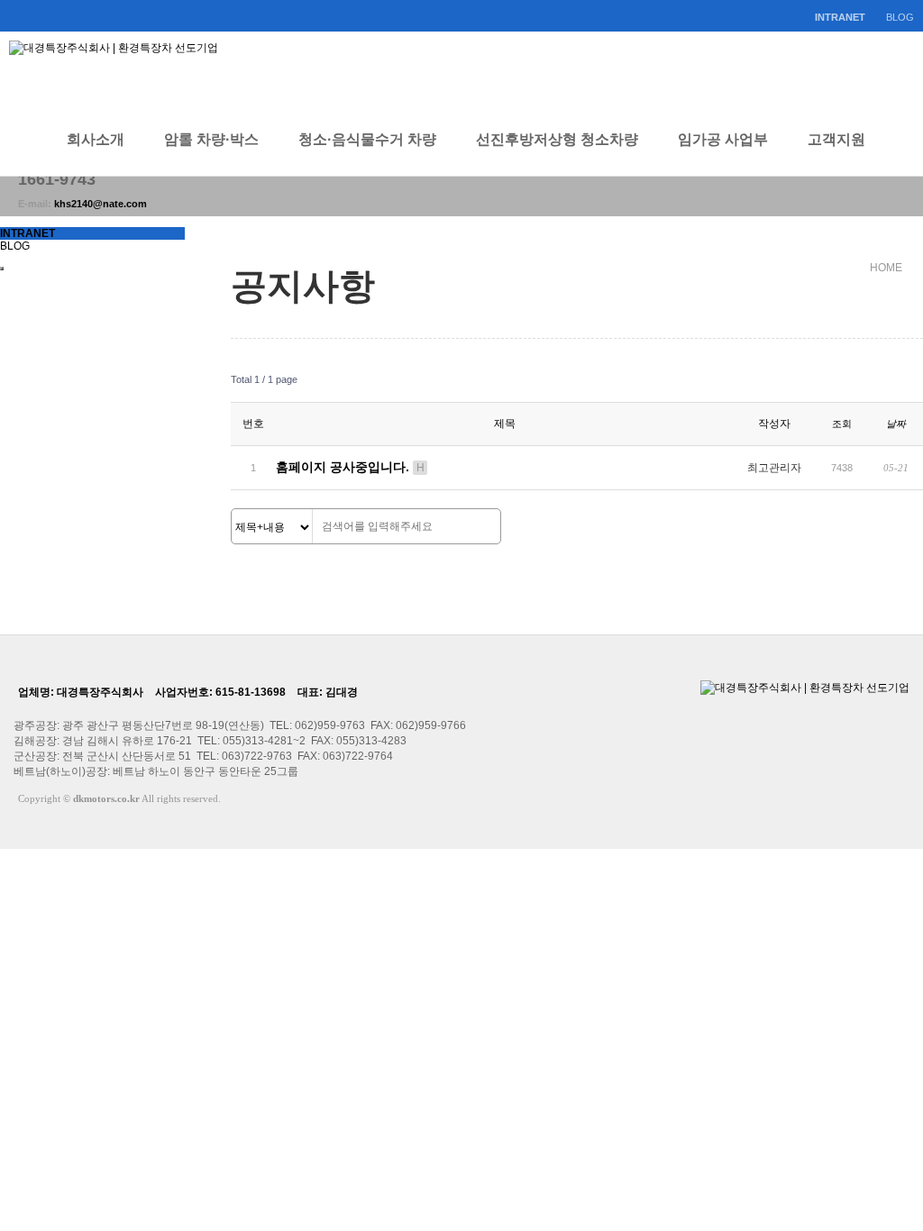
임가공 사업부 (723, 139)
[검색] (482, 527)
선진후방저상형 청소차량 (557, 139)
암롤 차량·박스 (211, 139)
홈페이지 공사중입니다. (350, 467)
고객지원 (836, 139)
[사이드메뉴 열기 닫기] (2, 268)
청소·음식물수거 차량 (367, 139)
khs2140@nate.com (100, 203)
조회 (842, 423)
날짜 (896, 423)
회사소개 (95, 139)
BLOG (900, 17)
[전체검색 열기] (905, 140)
